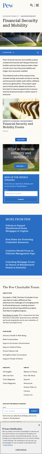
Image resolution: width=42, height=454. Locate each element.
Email (6, 189)
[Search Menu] (31, 5)
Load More (21, 139)
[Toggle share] (37, 52)
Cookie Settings (21, 450)
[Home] (21, 287)
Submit (21, 199)
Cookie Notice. (8, 445)
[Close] (39, 425)
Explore (20, 166)
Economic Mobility (11, 16)
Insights (6, 367)
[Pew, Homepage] (8, 5)
